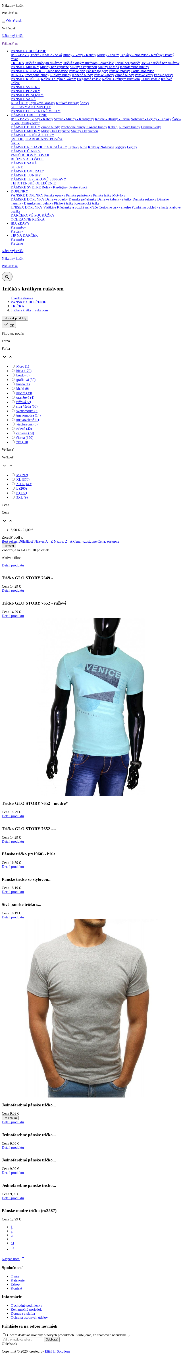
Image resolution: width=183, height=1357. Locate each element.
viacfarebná (26, 424)
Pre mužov (18, 227)
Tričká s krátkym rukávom (43, 63)
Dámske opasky (56, 199)
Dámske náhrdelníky (38, 203)
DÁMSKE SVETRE (26, 187)
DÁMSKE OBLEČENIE (29, 115)
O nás (15, 1276)
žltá (22, 442)
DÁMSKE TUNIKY (26, 175)
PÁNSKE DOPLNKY (27, 195)
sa (14, 20)
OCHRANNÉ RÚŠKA (28, 219)
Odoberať (52, 1339)
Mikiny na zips (108, 67)
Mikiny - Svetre (108, 55)
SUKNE (17, 167)
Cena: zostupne (108, 541)
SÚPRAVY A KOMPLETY (31, 107)
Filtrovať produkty (15, 318)
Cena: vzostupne (85, 541)
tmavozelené (27, 420)
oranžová (25, 397)
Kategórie (18, 1280)
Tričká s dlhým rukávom (80, 63)
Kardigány (60, 187)
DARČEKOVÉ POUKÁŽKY (33, 215)
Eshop (15, 1284)
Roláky (47, 187)
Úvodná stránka (22, 298)
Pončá (83, 187)
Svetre (73, 187)
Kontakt (16, 1288)
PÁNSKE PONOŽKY (27, 95)
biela (23, 371)
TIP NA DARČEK (24, 235)
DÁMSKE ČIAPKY (26, 151)
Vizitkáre (49, 207)
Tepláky (73, 147)
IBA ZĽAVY (20, 55)
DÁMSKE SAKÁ (24, 163)
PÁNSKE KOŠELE (25, 79)
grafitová (25, 380)
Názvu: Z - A (63, 541)
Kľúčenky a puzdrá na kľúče (77, 207)
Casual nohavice (142, 71)
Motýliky (118, 195)
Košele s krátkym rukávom (121, 79)
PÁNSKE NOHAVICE (28, 71)
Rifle (83, 147)
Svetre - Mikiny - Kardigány (74, 119)
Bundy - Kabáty (41, 119)
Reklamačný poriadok (26, 1309)
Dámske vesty (151, 127)
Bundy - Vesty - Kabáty (79, 55)
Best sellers (10, 541)
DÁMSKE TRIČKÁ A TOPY (32, 135)
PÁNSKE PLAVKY (25, 91)
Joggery (120, 147)
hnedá (23, 384)
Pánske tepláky (119, 71)
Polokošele (106, 63)
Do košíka (10, 1118)
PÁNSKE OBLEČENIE (28, 51)
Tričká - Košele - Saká (46, 55)
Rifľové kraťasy (67, 103)
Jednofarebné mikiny (134, 67)
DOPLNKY (19, 191)
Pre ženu (17, 243)
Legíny (132, 147)
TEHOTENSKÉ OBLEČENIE (33, 183)
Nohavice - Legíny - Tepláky (151, 119)
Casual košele (150, 79)
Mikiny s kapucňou (83, 67)
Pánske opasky (54, 195)
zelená (24, 429)
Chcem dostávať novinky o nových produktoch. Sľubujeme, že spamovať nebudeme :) (68, 1335)
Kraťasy (94, 147)
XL (22, 479)
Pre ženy (17, 231)
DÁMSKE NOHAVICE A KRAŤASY (39, 147)
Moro (22, 366)
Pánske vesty (144, 75)
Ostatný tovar (30, 123)
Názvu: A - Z (44, 541)
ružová (23, 402)
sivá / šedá (26, 406)
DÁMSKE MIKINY (25, 131)
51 (12, 1243)
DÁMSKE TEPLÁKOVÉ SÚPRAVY (38, 179)
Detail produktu (13, 565)
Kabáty (113, 127)
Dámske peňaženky (82, 199)
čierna (24, 437)
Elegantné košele (89, 79)
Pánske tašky (102, 195)
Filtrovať (9, 546)
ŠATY (15, 143)
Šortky (84, 103)
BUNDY (17, 75)
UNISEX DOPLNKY (26, 207)
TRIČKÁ (17, 63)
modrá (24, 393)
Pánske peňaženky (79, 195)
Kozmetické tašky (87, 203)
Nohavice (107, 147)
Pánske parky (163, 75)
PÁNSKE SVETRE (25, 87)
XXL (24, 484)
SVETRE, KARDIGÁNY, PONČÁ (36, 139)
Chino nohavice (57, 71)
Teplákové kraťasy (42, 103)
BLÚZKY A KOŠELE (27, 159)
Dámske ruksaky (144, 199)
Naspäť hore (14, 1259)
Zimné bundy (124, 75)
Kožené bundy (82, 75)
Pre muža (17, 239)
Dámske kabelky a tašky (114, 199)
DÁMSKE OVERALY (27, 171)
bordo (22, 375)
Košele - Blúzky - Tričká (112, 119)
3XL (22, 497)
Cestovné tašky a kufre (115, 207)
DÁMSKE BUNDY (25, 127)
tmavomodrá (28, 415)
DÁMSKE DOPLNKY (27, 199)
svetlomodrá (27, 411)
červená (25, 433)
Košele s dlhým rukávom (58, 79)
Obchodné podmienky (26, 1305)
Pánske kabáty (104, 75)
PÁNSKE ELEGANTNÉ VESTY (35, 111)
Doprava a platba (23, 1313)
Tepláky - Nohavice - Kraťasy (141, 55)
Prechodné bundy (37, 75)
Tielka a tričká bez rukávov (160, 63)
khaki (22, 388)
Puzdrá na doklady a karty (150, 207)
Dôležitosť (26, 541)
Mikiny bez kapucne (54, 67)
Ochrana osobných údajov (29, 1317)
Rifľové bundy (60, 75)
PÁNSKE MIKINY (25, 67)
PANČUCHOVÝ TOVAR (30, 155)
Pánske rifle (77, 71)
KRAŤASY (19, 103)
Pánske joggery (97, 71)
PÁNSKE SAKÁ (23, 99)
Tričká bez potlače (127, 63)
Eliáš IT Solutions (57, 1351)
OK (9, 324)
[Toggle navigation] (3, 21)
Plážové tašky (63, 203)
